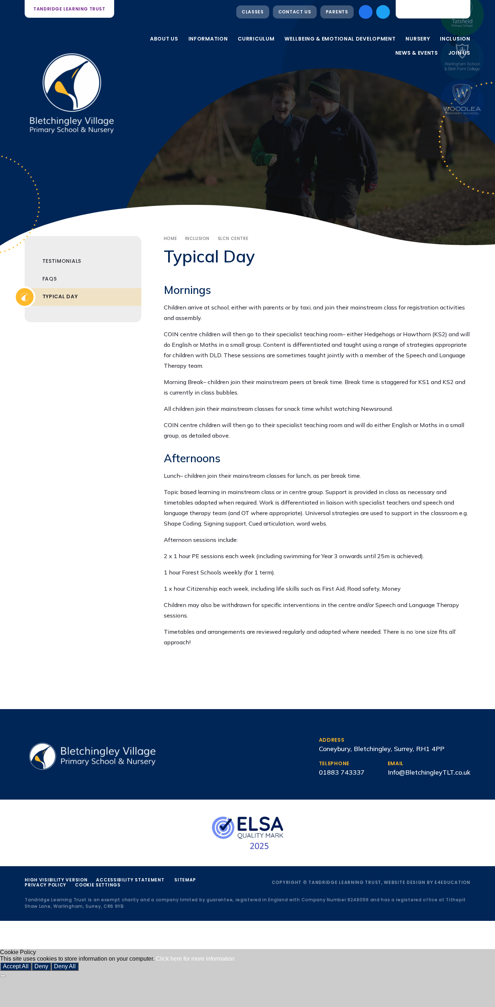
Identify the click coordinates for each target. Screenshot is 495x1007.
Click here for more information (195, 959)
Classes (253, 12)
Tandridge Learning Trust (69, 9)
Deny (41, 966)
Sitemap (185, 880)
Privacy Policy (45, 885)
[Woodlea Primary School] (462, 101)
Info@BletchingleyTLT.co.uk (429, 772)
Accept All (16, 966)
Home (170, 238)
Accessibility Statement (130, 880)
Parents (337, 12)
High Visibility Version (56, 880)
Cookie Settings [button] (98, 885)
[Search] (459, 9)
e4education (452, 882)
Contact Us (294, 12)
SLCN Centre (233, 238)
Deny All (65, 966)
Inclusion (197, 238)
